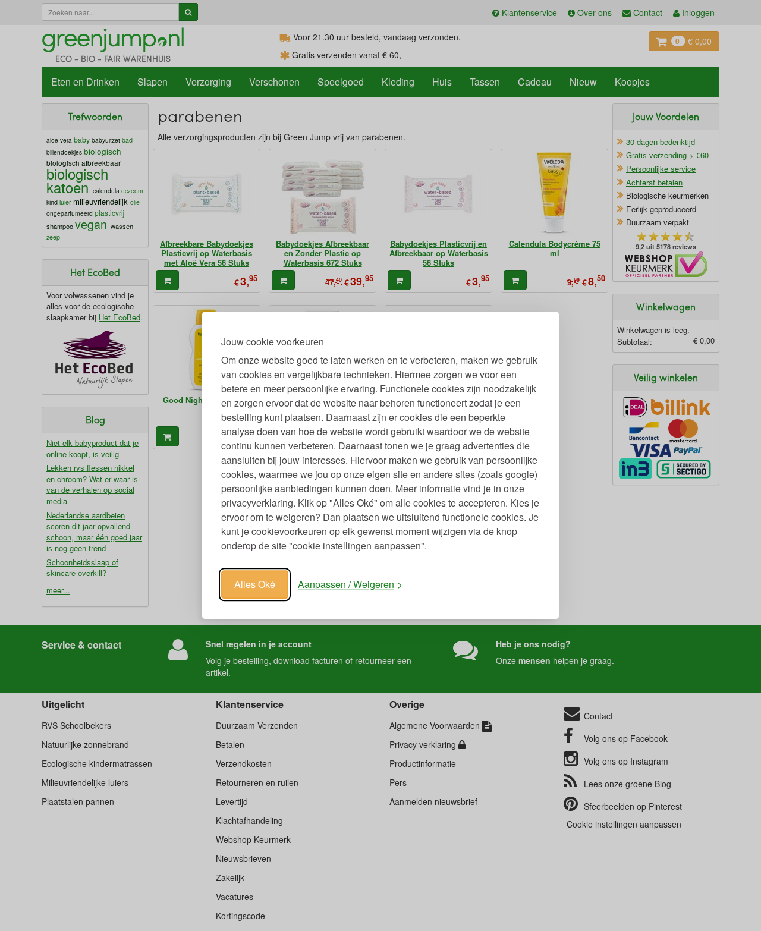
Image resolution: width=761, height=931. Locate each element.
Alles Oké (254, 584)
